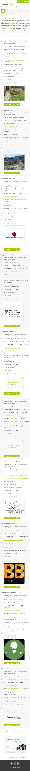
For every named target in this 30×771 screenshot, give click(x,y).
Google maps (21, 46)
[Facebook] (15, 763)
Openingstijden (8, 626)
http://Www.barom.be (13, 418)
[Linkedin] (18, 763)
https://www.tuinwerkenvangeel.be (16, 60)
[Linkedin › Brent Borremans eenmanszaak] (12, 560)
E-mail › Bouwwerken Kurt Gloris (11, 196)
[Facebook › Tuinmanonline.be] (8, 711)
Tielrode (15, 599)
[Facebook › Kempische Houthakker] (8, 299)
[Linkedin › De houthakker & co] (12, 151)
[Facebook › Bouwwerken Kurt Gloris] (8, 222)
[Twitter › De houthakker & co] (5, 151)
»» (18, 35)
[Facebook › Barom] (8, 437)
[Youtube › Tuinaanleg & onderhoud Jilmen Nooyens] (15, 497)
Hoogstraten (13, 406)
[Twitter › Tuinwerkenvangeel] (5, 83)
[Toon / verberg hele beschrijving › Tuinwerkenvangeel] (16, 65)
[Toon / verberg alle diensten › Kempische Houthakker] (16, 285)
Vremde (12, 530)
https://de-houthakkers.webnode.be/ (17, 129)
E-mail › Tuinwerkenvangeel (10, 57)
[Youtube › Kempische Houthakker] (15, 299)
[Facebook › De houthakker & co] (8, 151)
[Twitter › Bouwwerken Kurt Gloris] (5, 222)
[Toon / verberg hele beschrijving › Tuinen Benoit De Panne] (16, 356)
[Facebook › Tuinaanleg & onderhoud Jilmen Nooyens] (8, 497)
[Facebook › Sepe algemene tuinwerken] (8, 636)
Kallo (14, 676)
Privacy (18, 767)
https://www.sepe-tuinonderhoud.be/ (17, 613)
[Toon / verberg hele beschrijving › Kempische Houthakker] (16, 281)
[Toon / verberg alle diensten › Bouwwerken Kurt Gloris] (16, 209)
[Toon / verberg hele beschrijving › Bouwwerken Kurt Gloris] (16, 204)
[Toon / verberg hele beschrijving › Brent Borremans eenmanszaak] (16, 547)
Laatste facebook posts (10, 76)
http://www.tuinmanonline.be (15, 688)
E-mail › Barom (7, 415)
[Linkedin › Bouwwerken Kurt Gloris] (12, 222)
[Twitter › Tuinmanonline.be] (5, 711)
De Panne (15, 338)
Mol (11, 262)
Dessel (11, 469)
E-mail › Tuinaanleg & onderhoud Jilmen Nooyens (16, 478)
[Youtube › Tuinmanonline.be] (15, 711)
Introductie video (22, 630)
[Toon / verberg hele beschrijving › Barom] (16, 422)
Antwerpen (6, 262)
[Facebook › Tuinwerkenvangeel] (8, 83)
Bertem (14, 46)
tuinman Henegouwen (13, 23)
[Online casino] (15, 736)
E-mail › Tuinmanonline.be (10, 685)
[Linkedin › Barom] (12, 437)
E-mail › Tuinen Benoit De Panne (12, 348)
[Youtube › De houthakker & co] (15, 151)
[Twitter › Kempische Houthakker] (5, 299)
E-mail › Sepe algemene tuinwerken (12, 610)
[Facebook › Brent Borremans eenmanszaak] (8, 560)
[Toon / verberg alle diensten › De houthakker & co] (16, 138)
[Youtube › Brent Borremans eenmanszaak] (15, 560)
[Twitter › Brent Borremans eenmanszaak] (5, 560)
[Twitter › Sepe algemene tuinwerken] (5, 636)
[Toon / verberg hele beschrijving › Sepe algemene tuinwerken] (16, 618)
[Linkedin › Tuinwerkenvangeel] (12, 83)
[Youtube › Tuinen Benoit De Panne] (15, 374)
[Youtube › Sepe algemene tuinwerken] (15, 636)
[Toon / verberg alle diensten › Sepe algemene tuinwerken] (16, 623)
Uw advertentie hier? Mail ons (15, 752)
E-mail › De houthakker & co (10, 126)
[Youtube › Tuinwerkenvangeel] (15, 83)
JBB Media (13, 767)
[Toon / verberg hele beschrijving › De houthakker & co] (16, 134)
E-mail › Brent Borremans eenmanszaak (13, 540)
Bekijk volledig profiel (12, 104)
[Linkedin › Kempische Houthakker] (12, 299)
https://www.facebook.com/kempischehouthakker (15, 276)
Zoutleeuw (15, 117)
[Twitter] (11, 763)
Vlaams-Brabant (8, 46)
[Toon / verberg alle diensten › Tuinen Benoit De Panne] (16, 360)
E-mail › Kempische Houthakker (11, 271)
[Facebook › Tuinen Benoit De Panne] (8, 374)
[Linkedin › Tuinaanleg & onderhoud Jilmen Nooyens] (12, 497)
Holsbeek (15, 185)
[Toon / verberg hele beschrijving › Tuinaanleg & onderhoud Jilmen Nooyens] (16, 484)
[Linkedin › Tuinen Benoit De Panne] (12, 374)
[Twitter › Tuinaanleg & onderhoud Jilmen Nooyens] (5, 497)
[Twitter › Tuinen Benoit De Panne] (5, 374)
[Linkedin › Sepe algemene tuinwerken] (12, 636)
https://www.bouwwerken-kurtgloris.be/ (17, 199)
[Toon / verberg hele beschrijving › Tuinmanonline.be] (16, 693)
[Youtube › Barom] (15, 437)
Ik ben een (23, 1)
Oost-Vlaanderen (8, 599)
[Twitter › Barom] (5, 437)
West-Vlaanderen (8, 338)
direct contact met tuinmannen (13, 26)
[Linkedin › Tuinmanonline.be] (12, 711)
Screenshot (7, 61)
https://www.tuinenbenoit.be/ (15, 351)
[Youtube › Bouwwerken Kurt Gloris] (15, 222)
